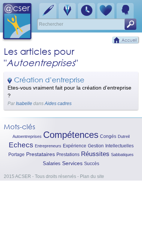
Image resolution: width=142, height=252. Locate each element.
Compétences (70, 135)
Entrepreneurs (48, 146)
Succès (91, 163)
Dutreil (124, 136)
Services (72, 163)
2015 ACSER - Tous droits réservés (40, 176)
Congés (108, 136)
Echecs (21, 145)
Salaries (52, 163)
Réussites (95, 154)
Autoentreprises (27, 136)
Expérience (74, 145)
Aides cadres (58, 103)
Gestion (96, 145)
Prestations (68, 154)
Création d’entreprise (49, 80)
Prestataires (40, 154)
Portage (16, 154)
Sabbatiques (122, 154)
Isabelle (24, 103)
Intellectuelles (119, 145)
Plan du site (92, 176)
